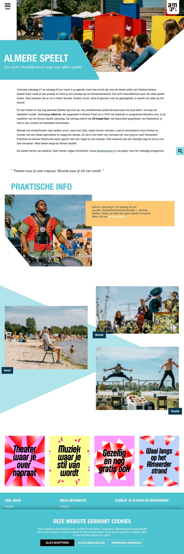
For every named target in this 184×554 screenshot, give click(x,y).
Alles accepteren (57, 542)
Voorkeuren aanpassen (126, 542)
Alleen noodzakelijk (91, 542)
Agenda (9, 506)
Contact (64, 506)
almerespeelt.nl (106, 151)
